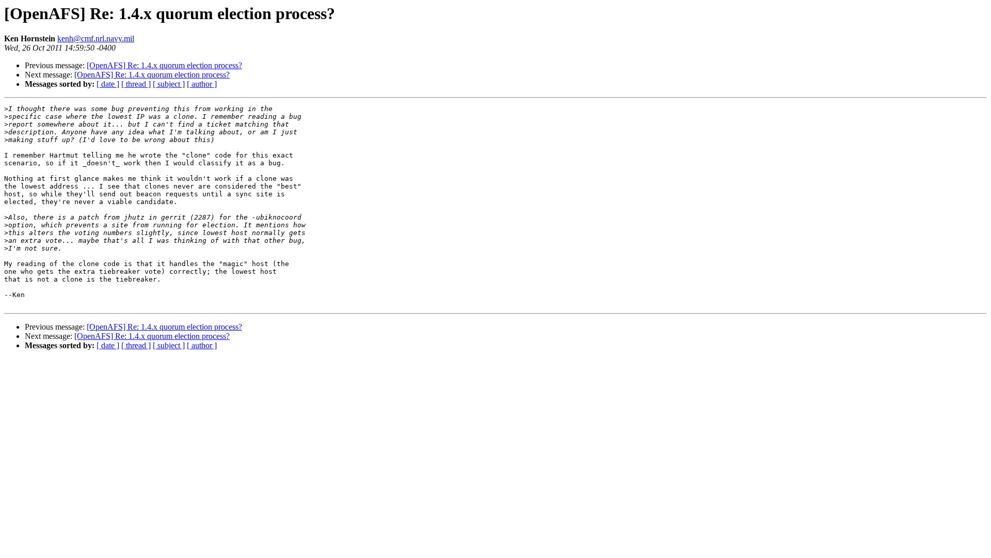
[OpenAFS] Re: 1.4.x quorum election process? (164, 65)
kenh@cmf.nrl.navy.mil (95, 38)
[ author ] (202, 84)
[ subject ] (169, 84)
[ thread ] (136, 84)
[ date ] (108, 84)
